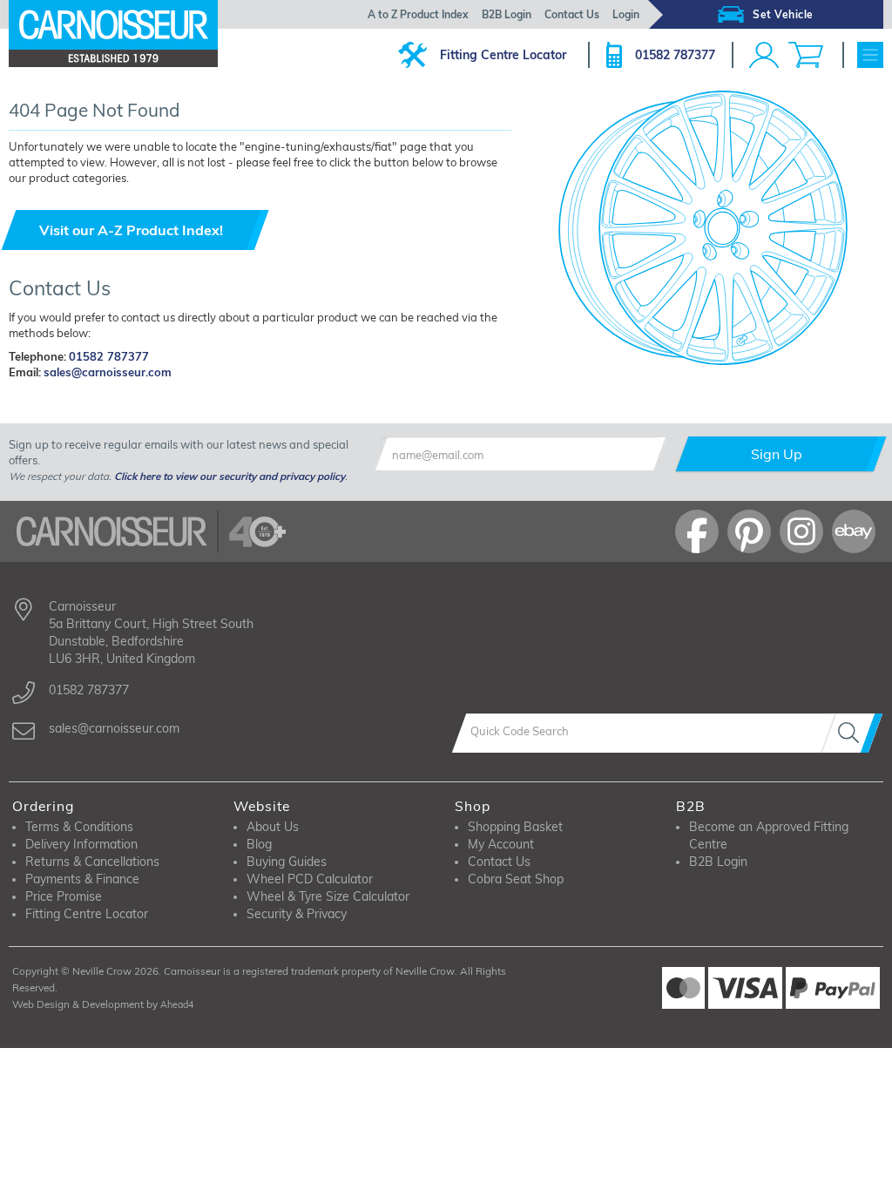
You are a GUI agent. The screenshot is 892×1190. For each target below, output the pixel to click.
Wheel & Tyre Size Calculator (328, 896)
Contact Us (571, 14)
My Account (501, 844)
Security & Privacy (297, 914)
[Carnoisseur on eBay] (854, 531)
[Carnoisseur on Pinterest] (749, 531)
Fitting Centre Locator (503, 55)
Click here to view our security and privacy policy (229, 476)
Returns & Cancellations (92, 861)
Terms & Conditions (79, 827)
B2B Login (506, 14)
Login (625, 14)
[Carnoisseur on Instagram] (801, 531)
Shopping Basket (515, 827)
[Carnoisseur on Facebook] (697, 531)
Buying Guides (287, 861)
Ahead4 (176, 1004)
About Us (273, 827)
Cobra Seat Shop (516, 879)
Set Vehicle (783, 14)
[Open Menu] (870, 55)
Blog (259, 844)
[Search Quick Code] (851, 733)
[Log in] (764, 55)
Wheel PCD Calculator (310, 879)
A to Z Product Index (418, 14)
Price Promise (63, 896)
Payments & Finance (82, 879)
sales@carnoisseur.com (108, 372)
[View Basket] (805, 55)
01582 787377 (675, 55)
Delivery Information (81, 844)
